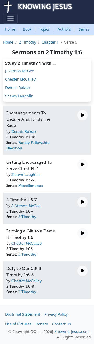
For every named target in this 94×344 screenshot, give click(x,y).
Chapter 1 (50, 42)
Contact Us (61, 323)
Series (84, 29)
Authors (64, 29)
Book (27, 29)
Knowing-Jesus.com (71, 331)
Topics (44, 29)
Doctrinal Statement (22, 314)
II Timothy (27, 254)
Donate (42, 323)
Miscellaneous (30, 185)
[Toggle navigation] (10, 18)
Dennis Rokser (17, 87)
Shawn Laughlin (19, 95)
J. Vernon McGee (19, 70)
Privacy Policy (56, 314)
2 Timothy (27, 42)
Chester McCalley (20, 79)
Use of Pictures (18, 323)
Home (10, 29)
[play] (82, 115)
